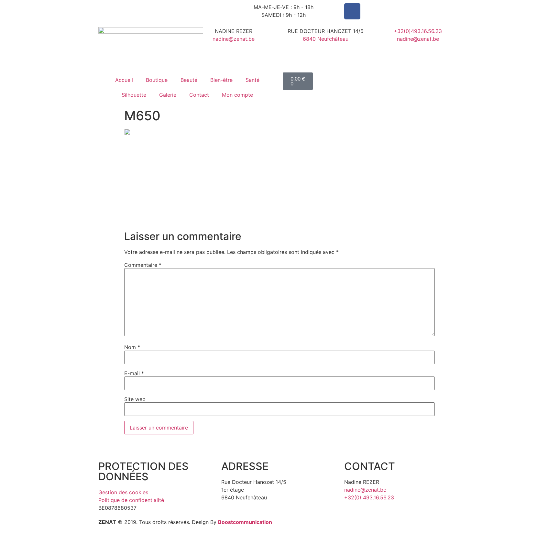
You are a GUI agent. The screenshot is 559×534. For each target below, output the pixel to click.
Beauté (189, 80)
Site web (135, 399)
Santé (252, 80)
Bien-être (221, 80)
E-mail (134, 373)
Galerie (167, 95)
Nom (132, 347)
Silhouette (134, 95)
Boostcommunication (245, 522)
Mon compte (237, 95)
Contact (199, 95)
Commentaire (142, 264)
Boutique (157, 80)
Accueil (124, 80)
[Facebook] (352, 11)
